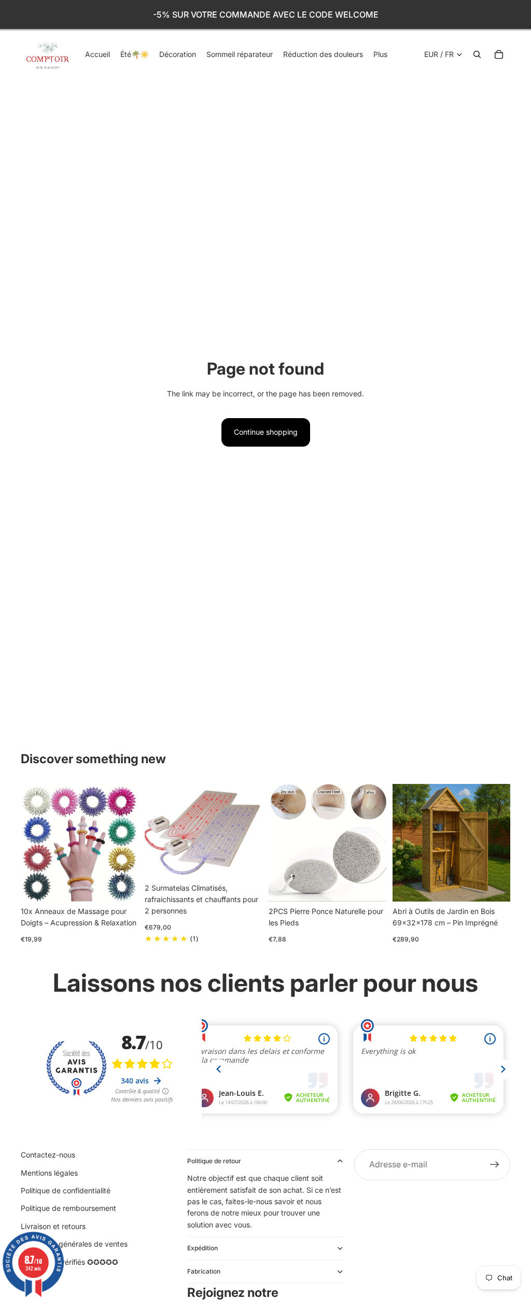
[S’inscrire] (495, 1165)
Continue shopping (266, 431)
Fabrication (203, 1271)
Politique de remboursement (68, 1208)
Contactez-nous (48, 1154)
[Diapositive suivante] (127, 842)
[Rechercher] (477, 54)
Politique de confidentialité (65, 1190)
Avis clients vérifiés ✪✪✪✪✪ (69, 1262)
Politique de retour (214, 1161)
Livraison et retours (53, 1226)
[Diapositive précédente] (32, 842)
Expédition (202, 1248)
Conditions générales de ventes (74, 1243)
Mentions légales (49, 1172)
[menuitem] (380, 54)
